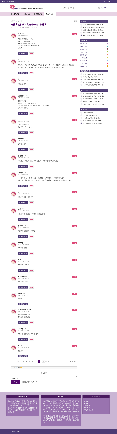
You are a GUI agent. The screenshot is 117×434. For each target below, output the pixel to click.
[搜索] (105, 7)
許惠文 (20, 259)
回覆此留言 (23, 54)
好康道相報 (83, 63)
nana (20, 293)
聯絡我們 (87, 403)
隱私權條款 (87, 408)
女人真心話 (49, 14)
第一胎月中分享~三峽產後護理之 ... (93, 123)
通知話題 (39, 14)
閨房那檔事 (83, 55)
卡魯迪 (20, 225)
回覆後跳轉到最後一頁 (29, 382)
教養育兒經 (83, 49)
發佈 (15, 382)
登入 (105, 1)
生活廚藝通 (83, 58)
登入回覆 (44, 373)
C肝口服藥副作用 (88, 113)
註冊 (109, 1)
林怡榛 (20, 172)
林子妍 (20, 328)
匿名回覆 (15, 378)
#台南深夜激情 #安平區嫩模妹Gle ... (94, 25)
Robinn (21, 276)
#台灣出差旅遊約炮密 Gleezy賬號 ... (94, 35)
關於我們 (87, 401)
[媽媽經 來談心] (26, 9)
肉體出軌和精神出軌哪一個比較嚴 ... (93, 74)
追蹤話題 (27, 14)
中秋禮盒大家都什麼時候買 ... (91, 118)
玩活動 (17, 1)
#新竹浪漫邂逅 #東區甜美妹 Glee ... (93, 30)
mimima (21, 139)
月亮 (19, 33)
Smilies (21, 368)
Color (14, 368)
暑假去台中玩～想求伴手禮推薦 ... (93, 121)
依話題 (100, 8)
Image (16, 368)
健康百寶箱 (83, 52)
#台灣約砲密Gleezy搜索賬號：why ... (94, 33)
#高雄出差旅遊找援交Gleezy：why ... (94, 27)
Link (19, 368)
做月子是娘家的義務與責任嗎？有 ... (93, 85)
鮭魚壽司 (21, 95)
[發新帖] (54, 361)
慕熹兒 (20, 155)
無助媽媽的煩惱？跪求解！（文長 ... (93, 99)
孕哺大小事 (83, 46)
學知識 (12, 1)
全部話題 (16, 14)
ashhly (20, 242)
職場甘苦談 (83, 66)
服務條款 (87, 405)
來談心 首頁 (5, 1)
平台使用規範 (88, 410)
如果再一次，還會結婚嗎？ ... (91, 77)
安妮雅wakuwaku (24, 309)
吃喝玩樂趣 (83, 61)
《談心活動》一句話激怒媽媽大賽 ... (93, 79)
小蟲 (19, 208)
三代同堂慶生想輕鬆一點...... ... (92, 115)
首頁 (12, 21)
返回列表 (73, 361)
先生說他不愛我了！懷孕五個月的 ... (93, 82)
